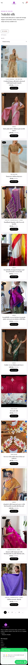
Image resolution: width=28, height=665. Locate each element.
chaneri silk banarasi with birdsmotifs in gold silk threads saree (14, 553)
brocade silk (14, 411)
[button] (23, 3)
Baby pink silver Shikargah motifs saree (14, 129)
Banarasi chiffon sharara (14, 176)
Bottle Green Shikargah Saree (14, 365)
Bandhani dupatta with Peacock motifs (14, 223)
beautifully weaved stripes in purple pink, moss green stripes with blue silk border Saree (14, 319)
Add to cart (14, 88)
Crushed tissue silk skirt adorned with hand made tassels (14, 82)
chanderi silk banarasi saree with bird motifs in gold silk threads (14, 505)
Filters (4, 31)
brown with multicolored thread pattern (14, 457)
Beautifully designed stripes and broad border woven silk (14, 270)
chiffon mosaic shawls (14, 599)
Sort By (2, 38)
